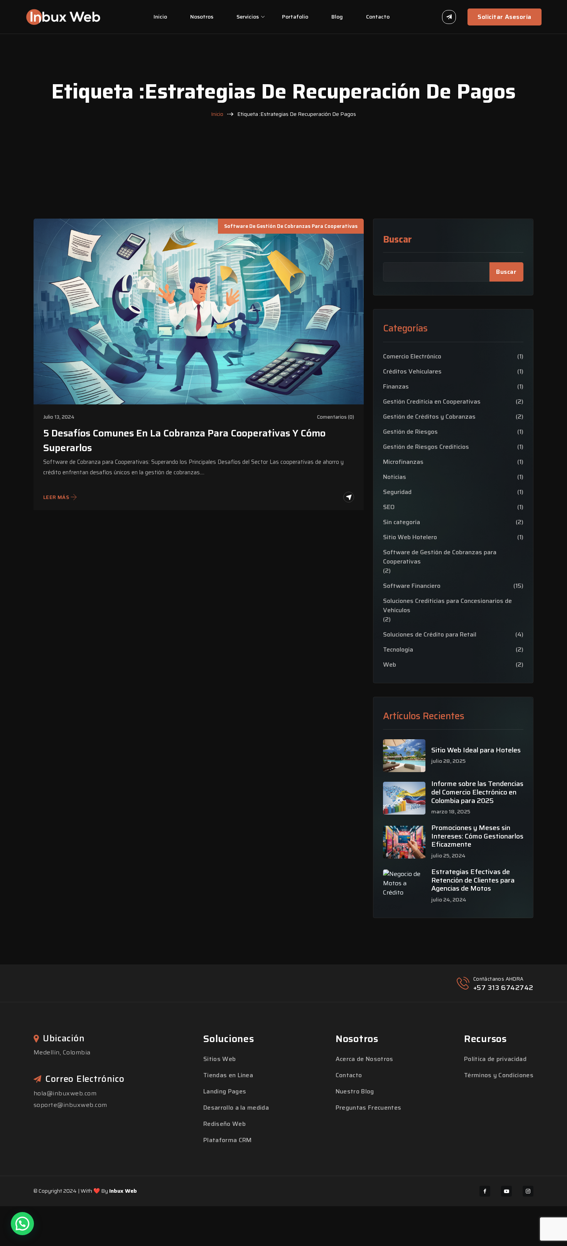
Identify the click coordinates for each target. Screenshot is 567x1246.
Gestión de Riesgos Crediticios (426, 447)
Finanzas (396, 386)
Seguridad (397, 492)
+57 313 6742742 (503, 987)
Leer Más (56, 497)
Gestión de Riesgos (410, 431)
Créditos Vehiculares (412, 371)
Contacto (378, 16)
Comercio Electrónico (412, 356)
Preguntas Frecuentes (368, 1107)
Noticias (394, 477)
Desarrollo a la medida (236, 1107)
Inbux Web (123, 1191)
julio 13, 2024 (58, 417)
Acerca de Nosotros (364, 1059)
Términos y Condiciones (498, 1075)
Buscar (397, 240)
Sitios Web (219, 1059)
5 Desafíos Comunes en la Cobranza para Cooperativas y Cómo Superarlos (184, 440)
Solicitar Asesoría (505, 17)
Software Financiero (411, 586)
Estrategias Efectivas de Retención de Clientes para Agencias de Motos (473, 880)
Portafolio (295, 16)
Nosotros (201, 16)
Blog (337, 16)
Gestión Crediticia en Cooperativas (432, 401)
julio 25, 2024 (448, 856)
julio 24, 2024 (448, 900)
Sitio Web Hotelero (410, 537)
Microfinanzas (403, 462)
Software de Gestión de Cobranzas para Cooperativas (291, 226)
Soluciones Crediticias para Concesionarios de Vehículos (447, 605)
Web (389, 664)
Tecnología (398, 649)
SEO (389, 507)
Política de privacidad (495, 1059)
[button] (22, 1223)
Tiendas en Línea (228, 1075)
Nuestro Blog (355, 1091)
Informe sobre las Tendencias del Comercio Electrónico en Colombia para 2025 (477, 792)
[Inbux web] (63, 16)
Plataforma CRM (227, 1140)
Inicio (160, 16)
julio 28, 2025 (448, 761)
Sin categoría (401, 522)
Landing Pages (224, 1091)
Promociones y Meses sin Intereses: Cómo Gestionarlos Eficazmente (477, 836)
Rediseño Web (224, 1124)
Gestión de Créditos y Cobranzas (429, 416)
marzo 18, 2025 (450, 812)
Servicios (247, 16)
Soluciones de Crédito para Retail (429, 634)
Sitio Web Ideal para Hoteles (476, 750)
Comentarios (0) (335, 417)
